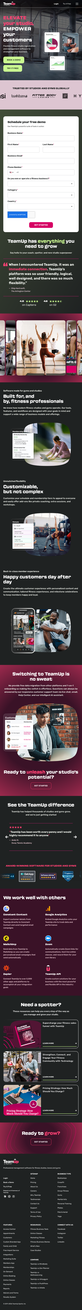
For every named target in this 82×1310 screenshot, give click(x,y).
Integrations (8, 1255)
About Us (34, 1187)
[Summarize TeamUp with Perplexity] (13, 1196)
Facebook (61, 1229)
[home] (9, 4)
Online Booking (9, 1276)
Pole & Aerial (63, 1212)
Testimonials (35, 1199)
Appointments (9, 1233)
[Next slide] (75, 837)
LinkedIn (61, 1242)
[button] (76, 3)
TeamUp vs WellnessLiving (36, 1273)
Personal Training (64, 1204)
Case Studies (35, 1250)
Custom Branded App (12, 1242)
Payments (7, 1284)
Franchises (62, 1187)
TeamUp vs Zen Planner (39, 1268)
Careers (33, 1191)
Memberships (8, 1267)
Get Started (41, 786)
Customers (7, 1238)
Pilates (60, 1208)
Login (56, 4)
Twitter (60, 1238)
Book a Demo (14, 60)
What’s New (35, 1246)
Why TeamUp (35, 1195)
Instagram (62, 1233)
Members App (8, 1263)
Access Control (9, 1229)
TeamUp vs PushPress (39, 1283)
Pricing (33, 1182)
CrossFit (61, 1182)
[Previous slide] (6, 837)
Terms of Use (35, 1212)
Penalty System (9, 1297)
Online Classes (9, 1280)
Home (32, 1178)
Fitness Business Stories (40, 1242)
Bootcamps (62, 1178)
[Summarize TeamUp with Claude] (5, 1196)
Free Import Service (11, 1250)
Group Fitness (63, 1191)
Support (33, 1208)
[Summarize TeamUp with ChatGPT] (9, 1196)
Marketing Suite (9, 1259)
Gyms (60, 1195)
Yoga (60, 1216)
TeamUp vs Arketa (37, 1288)
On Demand (8, 1272)
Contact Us (34, 1204)
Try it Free (67, 4)
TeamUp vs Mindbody (39, 1264)
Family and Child (10, 1246)
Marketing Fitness (37, 1238)
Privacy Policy (36, 1216)
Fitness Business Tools (39, 1229)
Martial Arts (62, 1199)
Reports (6, 1289)
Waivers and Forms (10, 1293)
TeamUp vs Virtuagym (39, 1279)
